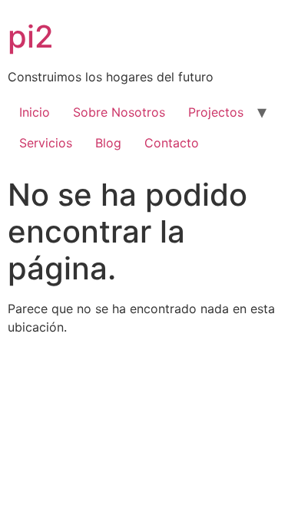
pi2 (31, 36)
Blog (108, 142)
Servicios (45, 142)
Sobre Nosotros (119, 112)
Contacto (171, 142)
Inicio (34, 112)
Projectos (215, 112)
